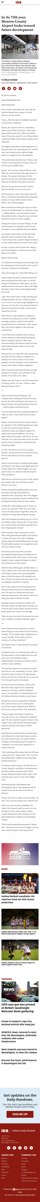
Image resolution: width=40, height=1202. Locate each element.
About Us (4, 1158)
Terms (3, 1178)
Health (23, 1167)
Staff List (4, 1161)
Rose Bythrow (12, 72)
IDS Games (24, 1161)
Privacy (3, 1175)
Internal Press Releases (29, 1181)
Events (23, 1164)
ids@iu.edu (4, 1138)
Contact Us (4, 1164)
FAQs (2, 1169)
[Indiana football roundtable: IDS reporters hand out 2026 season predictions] (20, 883)
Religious (24, 1170)
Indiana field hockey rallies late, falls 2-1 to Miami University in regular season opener (18, 933)
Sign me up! (20, 1114)
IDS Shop (24, 1158)
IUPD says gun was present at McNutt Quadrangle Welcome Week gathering (18, 1008)
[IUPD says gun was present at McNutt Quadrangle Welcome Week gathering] (20, 991)
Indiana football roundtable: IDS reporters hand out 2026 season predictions (17, 899)
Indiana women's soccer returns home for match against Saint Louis (18, 964)
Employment (5, 1167)
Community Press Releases (30, 1178)
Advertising (4, 1172)
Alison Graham (10, 80)
